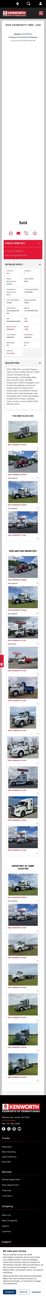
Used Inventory (9, 1156)
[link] (11, 234)
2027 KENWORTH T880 (17, 445)
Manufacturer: (12, 327)
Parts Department (10, 1184)
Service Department (11, 1179)
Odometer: (27, 271)
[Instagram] (9, 1129)
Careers (5, 1226)
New (8, 273)
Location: (10, 351)
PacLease (6, 1161)
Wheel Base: (11, 343)
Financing (6, 1190)
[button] (40, 4)
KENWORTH (10, 329)
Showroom (7, 1146)
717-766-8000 (9, 1120)
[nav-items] (17, 3)
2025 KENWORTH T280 (17, 640)
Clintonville (10, 353)
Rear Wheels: (28, 335)
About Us (6, 1215)
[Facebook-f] (3, 1129)
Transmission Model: (31, 289)
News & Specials (9, 1220)
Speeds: (27, 343)
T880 (26, 329)
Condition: (10, 271)
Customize (36, 1292)
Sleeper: (27, 308)
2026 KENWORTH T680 (17, 535)
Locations (6, 1231)
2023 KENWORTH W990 (17, 474)
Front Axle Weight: (13, 300)
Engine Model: (29, 279)
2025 (26, 321)
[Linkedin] (14, 1129)
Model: (26, 327)
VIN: (8, 319)
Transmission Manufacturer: (12, 290)
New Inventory (9, 1151)
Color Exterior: (11, 308)
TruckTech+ (7, 1195)
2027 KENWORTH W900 (17, 1047)
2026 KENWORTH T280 (17, 670)
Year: (26, 319)
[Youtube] (19, 1129)
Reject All (23, 1292)
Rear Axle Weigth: (30, 300)
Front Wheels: (11, 335)
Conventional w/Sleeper (27, 37)
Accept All (9, 1292)
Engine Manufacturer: (12, 280)
